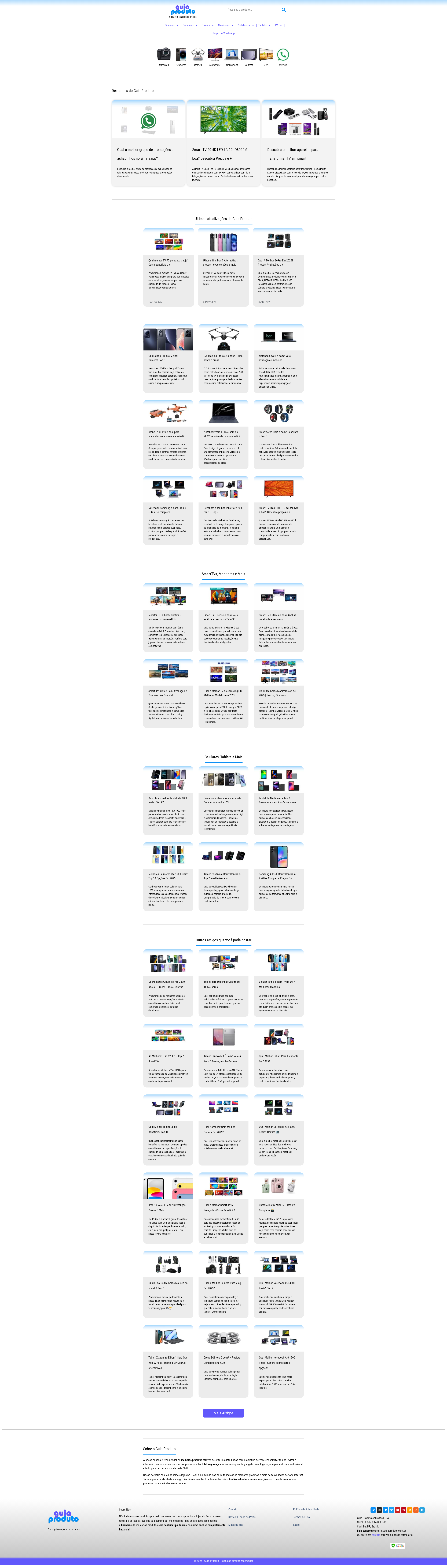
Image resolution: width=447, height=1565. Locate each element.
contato (376, 1535)
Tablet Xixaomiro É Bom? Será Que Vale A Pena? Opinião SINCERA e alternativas (168, 1363)
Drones (206, 25)
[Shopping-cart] (385, 1510)
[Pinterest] (403, 1510)
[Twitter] (391, 1510)
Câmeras (169, 25)
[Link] (373, 1510)
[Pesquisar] (284, 9)
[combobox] (250, 9)
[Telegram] (422, 1510)
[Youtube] (397, 1510)
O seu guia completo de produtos (63, 1529)
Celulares (188, 25)
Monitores (223, 25)
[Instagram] (379, 1510)
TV (276, 25)
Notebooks (244, 25)
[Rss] (416, 1510)
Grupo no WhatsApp (223, 33)
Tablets (262, 25)
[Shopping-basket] (409, 1510)
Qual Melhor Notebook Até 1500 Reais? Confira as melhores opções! (277, 1363)
